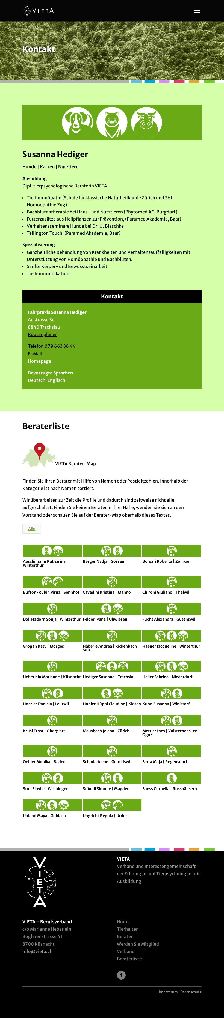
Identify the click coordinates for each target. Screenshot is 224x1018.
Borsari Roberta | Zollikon (166, 561)
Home (123, 921)
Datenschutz (191, 992)
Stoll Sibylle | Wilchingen (46, 788)
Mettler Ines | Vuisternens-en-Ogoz (171, 732)
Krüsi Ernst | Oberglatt (44, 730)
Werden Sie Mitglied (138, 944)
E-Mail (35, 353)
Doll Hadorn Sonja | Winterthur (52, 619)
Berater (124, 936)
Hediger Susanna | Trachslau (109, 676)
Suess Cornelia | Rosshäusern (169, 788)
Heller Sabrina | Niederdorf (167, 676)
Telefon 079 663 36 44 (52, 346)
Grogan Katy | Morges (43, 646)
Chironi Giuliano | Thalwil (165, 592)
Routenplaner (42, 334)
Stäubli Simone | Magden (106, 788)
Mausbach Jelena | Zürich (106, 730)
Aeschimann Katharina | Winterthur (45, 563)
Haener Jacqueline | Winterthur (171, 646)
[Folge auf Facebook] (121, 975)
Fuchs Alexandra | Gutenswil (168, 619)
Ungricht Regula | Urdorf (106, 815)
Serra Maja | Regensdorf (164, 761)
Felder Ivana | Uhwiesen (105, 619)
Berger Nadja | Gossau (103, 561)
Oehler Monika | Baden (44, 761)
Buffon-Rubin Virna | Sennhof (51, 592)
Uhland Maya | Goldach (44, 815)
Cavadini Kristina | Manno (107, 592)
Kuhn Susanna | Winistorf (166, 703)
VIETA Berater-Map (75, 463)
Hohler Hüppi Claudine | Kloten (112, 703)
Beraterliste (129, 959)
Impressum (168, 992)
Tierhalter (127, 929)
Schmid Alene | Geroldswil (107, 761)
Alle (31, 528)
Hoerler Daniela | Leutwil (46, 703)
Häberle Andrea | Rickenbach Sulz (110, 648)
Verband (126, 951)
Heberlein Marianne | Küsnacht (52, 676)
